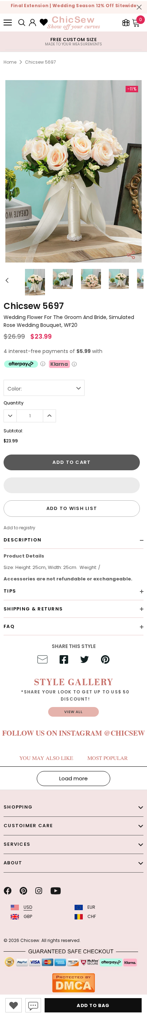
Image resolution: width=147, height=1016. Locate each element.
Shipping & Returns (33, 608)
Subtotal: (13, 431)
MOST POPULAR (107, 757)
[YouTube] (55, 891)
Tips (10, 591)
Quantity (14, 403)
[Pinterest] (23, 891)
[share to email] (42, 660)
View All (73, 712)
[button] (72, 485)
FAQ (9, 626)
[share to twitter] (84, 660)
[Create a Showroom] (126, 22)
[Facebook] (7, 891)
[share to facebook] (64, 660)
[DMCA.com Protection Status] (73, 982)
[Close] (139, 7)
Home (10, 62)
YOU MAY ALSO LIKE (46, 757)
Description (22, 539)
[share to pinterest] (105, 660)
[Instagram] (38, 891)
